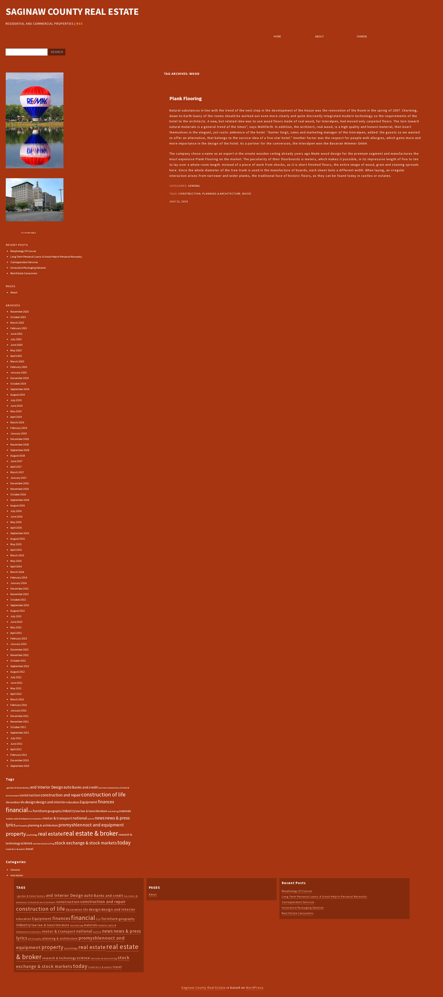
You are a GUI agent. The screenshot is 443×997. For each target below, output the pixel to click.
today (124, 842)
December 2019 (19, 378)
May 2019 (15, 411)
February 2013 (18, 638)
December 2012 (19, 649)
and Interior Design (46, 787)
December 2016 (19, 483)
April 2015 (16, 549)
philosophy (21, 825)
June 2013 (16, 622)
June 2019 (16, 405)
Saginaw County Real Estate (72, 11)
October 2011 (18, 727)
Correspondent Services (24, 262)
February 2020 (18, 367)
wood (246, 193)
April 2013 (16, 633)
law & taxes (88, 811)
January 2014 (18, 583)
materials (125, 811)
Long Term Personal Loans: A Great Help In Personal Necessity (46, 256)
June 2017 (16, 461)
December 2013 (19, 588)
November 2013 (19, 594)
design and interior (51, 802)
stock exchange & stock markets (86, 843)
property (16, 833)
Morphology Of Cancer (23, 251)
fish (30, 811)
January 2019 (18, 433)
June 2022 (16, 333)
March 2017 (17, 472)
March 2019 (17, 422)
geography (55, 811)
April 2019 (16, 417)
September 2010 (19, 766)
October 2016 (18, 494)
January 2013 (18, 644)
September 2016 (19, 500)
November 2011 (19, 721)
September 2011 (19, 732)
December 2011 (19, 716)
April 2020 (16, 356)
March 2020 (17, 361)
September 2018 (19, 450)
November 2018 (19, 444)
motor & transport (57, 818)
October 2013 (18, 599)
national (80, 818)
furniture (40, 810)
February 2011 (18, 754)
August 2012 (17, 671)
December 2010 (19, 760)
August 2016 (17, 505)
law (77, 811)
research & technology (59, 958)
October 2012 (18, 660)
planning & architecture (221, 193)
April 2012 (16, 694)
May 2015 (15, 544)
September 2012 (19, 666)
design (30, 802)
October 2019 (18, 383)
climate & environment (41, 902)
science (26, 843)
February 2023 (18, 328)
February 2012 (18, 705)
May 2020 (15, 350)
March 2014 (17, 572)
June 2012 (16, 682)
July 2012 (15, 677)
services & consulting (43, 843)
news (100, 818)
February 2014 (18, 577)
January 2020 (18, 372)
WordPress (254, 987)
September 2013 (19, 605)
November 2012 (19, 655)
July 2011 (15, 738)
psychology (32, 834)
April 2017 (16, 466)
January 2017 (18, 477)
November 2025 (19, 311)
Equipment (88, 802)
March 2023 (17, 322)
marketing (113, 811)
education (72, 802)
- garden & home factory (18, 787)
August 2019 (17, 394)
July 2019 (15, 400)
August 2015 (17, 538)
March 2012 (17, 699)
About (319, 36)
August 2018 (17, 455)
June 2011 (16, 743)
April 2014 (16, 566)
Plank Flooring (185, 98)
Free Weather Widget (28, 233)
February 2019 (18, 428)
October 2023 (18, 317)
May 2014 (15, 561)
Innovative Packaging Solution (28, 267)
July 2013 (15, 616)
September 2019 (19, 389)
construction (189, 193)
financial (17, 810)
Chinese (362, 36)
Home (277, 36)
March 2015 (17, 555)
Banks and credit (85, 787)
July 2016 (15, 511)
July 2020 (15, 339)
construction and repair (61, 795)
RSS (79, 23)
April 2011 (16, 749)
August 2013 (17, 610)
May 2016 (15, 522)
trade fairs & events (16, 849)
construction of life (103, 794)
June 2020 (16, 344)
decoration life (15, 802)
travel (29, 849)
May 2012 (15, 688)
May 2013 (15, 627)
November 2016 (19, 489)
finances (106, 801)
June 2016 (16, 516)
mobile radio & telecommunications (24, 818)
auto (67, 787)
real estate (50, 833)
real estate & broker (90, 833)
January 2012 (18, 710)
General (194, 185)
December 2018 (19, 439)
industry (68, 810)
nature (90, 818)
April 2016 (16, 527)
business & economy (109, 787)
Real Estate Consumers (23, 273)
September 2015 (19, 533)
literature (101, 811)
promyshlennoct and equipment (91, 825)
